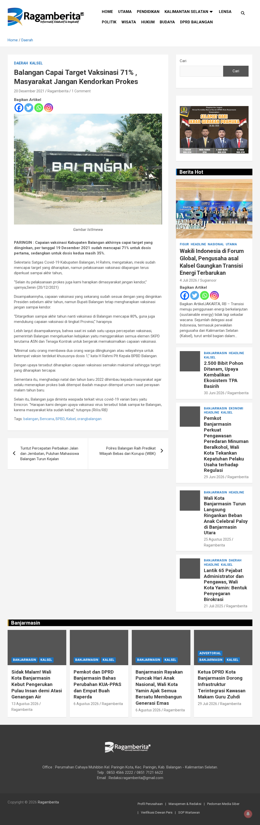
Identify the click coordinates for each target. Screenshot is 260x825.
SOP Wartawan (189, 812)
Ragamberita (58, 91)
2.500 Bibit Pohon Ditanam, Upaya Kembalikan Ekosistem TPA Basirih (223, 374)
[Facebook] (18, 107)
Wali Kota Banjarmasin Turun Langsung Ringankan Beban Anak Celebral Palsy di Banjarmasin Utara (226, 515)
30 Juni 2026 (214, 393)
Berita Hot (191, 172)
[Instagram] (48, 107)
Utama (125, 11)
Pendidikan (148, 11)
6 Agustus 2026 (86, 704)
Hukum (148, 22)
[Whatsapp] (38, 107)
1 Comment (81, 91)
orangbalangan (89, 419)
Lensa (225, 11)
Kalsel (36, 63)
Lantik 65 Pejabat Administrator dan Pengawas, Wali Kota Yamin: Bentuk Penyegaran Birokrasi (225, 585)
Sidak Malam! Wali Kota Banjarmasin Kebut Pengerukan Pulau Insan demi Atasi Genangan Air (36, 684)
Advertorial (210, 653)
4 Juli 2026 (188, 280)
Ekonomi (236, 408)
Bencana (47, 419)
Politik (109, 22)
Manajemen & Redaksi (185, 804)
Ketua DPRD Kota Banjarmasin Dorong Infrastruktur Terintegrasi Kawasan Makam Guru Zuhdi (222, 684)
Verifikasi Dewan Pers (156, 812)
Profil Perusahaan (150, 804)
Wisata (128, 22)
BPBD (60, 419)
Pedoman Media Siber (223, 804)
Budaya (167, 22)
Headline (198, 244)
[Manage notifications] (248, 814)
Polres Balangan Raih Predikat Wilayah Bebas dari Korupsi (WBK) (127, 451)
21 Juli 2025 (213, 606)
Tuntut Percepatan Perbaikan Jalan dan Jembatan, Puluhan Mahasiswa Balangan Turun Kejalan (49, 453)
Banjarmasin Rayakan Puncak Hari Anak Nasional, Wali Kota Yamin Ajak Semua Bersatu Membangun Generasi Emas (159, 687)
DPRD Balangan (196, 22)
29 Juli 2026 (207, 704)
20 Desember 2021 (29, 91)
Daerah (21, 63)
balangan (30, 419)
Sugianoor (208, 280)
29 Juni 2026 (214, 477)
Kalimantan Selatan (186, 11)
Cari (183, 61)
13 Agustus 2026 (25, 704)
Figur (184, 244)
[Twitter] (28, 107)
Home (107, 11)
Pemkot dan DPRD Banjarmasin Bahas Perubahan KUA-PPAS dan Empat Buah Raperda (97, 684)
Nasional (216, 244)
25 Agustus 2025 (217, 539)
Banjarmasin (215, 353)
